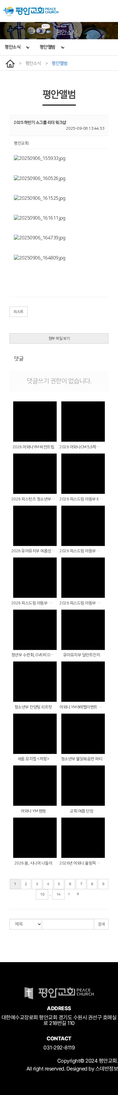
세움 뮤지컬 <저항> (33, 759)
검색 (101, 924)
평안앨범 (47, 47)
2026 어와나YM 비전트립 (33, 447)
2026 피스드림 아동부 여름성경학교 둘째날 (33, 603)
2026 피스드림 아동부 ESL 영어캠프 (81, 499)
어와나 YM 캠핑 (33, 811)
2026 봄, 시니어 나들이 (33, 863)
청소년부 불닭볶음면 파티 (82, 759)
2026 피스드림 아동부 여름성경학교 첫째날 (81, 603)
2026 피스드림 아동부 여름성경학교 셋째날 (81, 551)
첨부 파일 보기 (59, 338)
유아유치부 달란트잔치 (81, 655)
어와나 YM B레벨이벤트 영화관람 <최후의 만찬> (81, 707)
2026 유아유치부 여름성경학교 (33, 551)
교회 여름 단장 (81, 811)
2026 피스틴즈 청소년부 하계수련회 (33, 499)
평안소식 (12, 47)
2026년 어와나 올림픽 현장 (81, 863)
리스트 (19, 312)
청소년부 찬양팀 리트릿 (33, 707)
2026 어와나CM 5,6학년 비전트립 (81, 447)
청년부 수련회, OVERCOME (33, 655)
